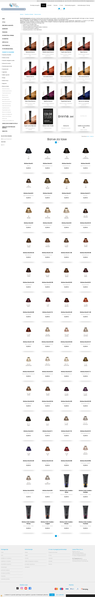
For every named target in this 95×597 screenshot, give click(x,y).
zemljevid (27, 567)
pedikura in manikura (6, 558)
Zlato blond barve (6, 105)
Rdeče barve (5, 97)
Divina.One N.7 (66, 193)
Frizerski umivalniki (6, 54)
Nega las (4, 83)
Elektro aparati (5, 75)
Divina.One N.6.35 (47, 282)
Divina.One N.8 (28, 223)
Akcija (43, 5)
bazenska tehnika (5, 579)
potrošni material (5, 570)
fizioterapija (4, 567)
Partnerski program (70, 5)
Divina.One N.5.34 (28, 253)
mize (2, 552)
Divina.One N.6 (47, 193)
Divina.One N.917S (28, 490)
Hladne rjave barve (7, 91)
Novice (55, 5)
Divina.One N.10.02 (66, 342)
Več (28, 184)
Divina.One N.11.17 (85, 342)
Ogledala (4, 72)
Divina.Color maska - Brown (66, 523)
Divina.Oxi (4, 118)
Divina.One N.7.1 (47, 431)
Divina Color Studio (6, 116)
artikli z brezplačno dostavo (31, 561)
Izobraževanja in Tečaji (84, 5)
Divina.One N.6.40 (66, 312)
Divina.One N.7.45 (28, 342)
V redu (52, 595)
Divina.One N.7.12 (66, 431)
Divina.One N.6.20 (85, 401)
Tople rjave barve (6, 93)
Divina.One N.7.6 (47, 312)
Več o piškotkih (60, 595)
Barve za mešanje (6, 112)
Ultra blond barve (6, 103)
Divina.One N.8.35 (85, 253)
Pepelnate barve (6, 110)
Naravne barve (6, 89)
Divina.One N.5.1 (28, 431)
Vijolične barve (5, 108)
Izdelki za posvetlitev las (8, 120)
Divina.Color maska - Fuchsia (85, 523)
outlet (26, 555)
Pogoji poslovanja (53, 552)
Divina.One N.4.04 (28, 282)
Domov (21, 14)
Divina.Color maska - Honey (28, 523)
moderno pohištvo (5, 573)
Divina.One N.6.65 (28, 312)
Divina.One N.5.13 (85, 223)
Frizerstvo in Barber (29, 14)
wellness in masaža (6, 561)
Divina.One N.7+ (85, 193)
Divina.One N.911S (85, 461)
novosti (26, 558)
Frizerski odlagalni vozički (8, 60)
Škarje (3, 77)
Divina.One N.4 (66, 163)
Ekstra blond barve (6, 101)
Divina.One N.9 (47, 223)
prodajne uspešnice (30, 564)
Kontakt (49, 5)
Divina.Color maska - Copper (47, 523)
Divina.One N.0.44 (47, 461)
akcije (26, 552)
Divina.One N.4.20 (66, 401)
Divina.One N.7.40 (85, 312)
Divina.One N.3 (47, 163)
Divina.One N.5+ (28, 193)
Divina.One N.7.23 (47, 253)
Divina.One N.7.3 (85, 371)
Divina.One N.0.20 (28, 461)
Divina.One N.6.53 (66, 282)
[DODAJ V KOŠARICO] (28, 158)
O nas (61, 5)
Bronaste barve (6, 99)
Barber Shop (5, 80)
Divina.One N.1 (28, 163)
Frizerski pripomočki (7, 66)
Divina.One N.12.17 (66, 371)
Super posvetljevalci (7, 114)
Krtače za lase (5, 57)
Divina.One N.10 (66, 223)
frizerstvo (3, 576)
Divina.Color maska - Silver (66, 491)
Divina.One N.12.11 (47, 371)
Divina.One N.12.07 (28, 371)
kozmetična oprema (6, 564)
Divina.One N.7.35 (66, 253)
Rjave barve (5, 95)
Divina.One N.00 (47, 490)
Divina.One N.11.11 (85, 431)
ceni (88, 136)
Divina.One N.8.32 (28, 401)
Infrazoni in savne (6, 63)
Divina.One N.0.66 (66, 461)
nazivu (91, 136)
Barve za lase (5, 86)
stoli (2, 555)
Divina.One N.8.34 (47, 401)
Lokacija (50, 558)
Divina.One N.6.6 (85, 282)
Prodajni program (35, 5)
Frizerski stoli (5, 69)
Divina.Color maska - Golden (85, 491)
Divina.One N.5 (85, 163)
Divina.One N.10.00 (47, 342)
